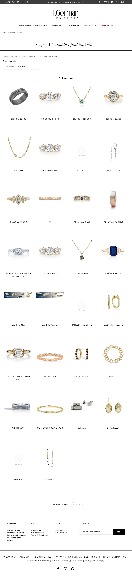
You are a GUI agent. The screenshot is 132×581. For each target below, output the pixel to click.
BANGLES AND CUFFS (82, 325)
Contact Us (36, 530)
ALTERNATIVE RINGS (113, 222)
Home (5, 32)
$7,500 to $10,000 (18, 222)
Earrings (50, 479)
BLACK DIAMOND (82, 376)
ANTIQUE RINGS (50, 273)
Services (10, 540)
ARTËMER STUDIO (113, 273)
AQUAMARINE (81, 273)
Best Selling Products (113, 325)
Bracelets (113, 376)
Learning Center (14, 538)
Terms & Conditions (39, 535)
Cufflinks (82, 428)
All (50, 222)
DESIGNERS (73, 25)
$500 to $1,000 (114, 170)
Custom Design (13, 530)
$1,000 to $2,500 (18, 119)
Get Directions (61, 533)
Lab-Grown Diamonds (16, 535)
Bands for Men (18, 325)
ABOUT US (88, 25)
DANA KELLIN (113, 428)
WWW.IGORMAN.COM (16, 557)
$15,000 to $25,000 (82, 119)
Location (59, 530)
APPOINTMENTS (108, 25)
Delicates (18, 479)
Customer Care (37, 533)
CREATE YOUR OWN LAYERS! (50, 428)
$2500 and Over (50, 170)
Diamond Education (15, 533)
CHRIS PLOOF (18, 428)
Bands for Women (50, 325)
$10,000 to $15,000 (50, 119)
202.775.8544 (12, 2)
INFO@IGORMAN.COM (115, 557)
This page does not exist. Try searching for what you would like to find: (30, 56)
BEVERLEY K (50, 376)
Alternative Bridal (82, 222)
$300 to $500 (81, 170)
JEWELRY (56, 25)
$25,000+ (18, 170)
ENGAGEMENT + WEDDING (32, 25)
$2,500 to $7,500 (113, 119)
